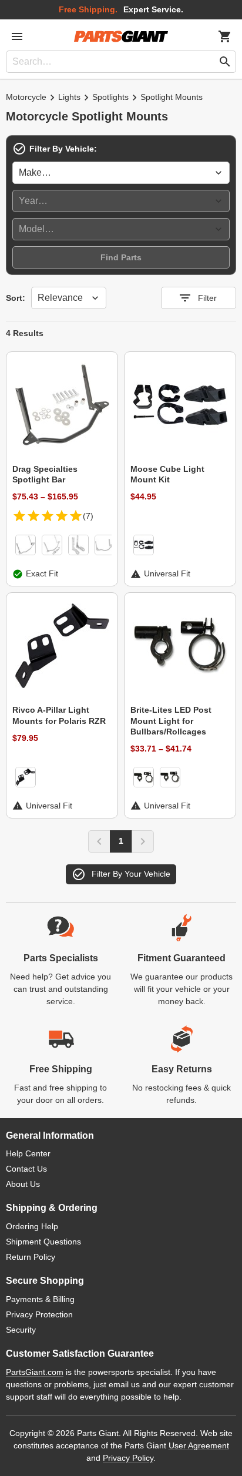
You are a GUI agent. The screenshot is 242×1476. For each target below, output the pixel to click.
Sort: (15, 298)
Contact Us (26, 1168)
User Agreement (199, 1445)
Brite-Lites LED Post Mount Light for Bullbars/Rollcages (170, 720)
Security (21, 1329)
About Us (23, 1184)
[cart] (225, 36)
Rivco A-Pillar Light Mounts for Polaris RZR (59, 715)
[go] (225, 62)
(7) (88, 516)
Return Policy (30, 1257)
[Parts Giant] (121, 36)
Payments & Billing (40, 1299)
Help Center (28, 1153)
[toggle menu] (17, 36)
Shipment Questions (43, 1241)
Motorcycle (26, 97)
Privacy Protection (39, 1314)
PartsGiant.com (34, 1372)
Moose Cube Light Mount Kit (167, 474)
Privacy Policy (128, 1457)
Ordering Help (32, 1226)
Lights (69, 97)
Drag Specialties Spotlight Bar (45, 474)
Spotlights (110, 97)
